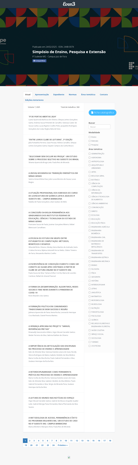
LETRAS (94, 288)
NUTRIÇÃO (95, 308)
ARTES (93, 172)
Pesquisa (94, 145)
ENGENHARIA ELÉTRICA (100, 257)
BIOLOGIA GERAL (97, 176)
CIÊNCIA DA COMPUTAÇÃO (97, 185)
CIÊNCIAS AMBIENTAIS (99, 203)
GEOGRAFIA (95, 277)
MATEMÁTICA (96, 296)
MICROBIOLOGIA (97, 300)
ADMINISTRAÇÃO (97, 154)
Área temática (88, 94)
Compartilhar (40, 61)
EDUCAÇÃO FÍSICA (98, 223)
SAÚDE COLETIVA (97, 330)
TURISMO (94, 342)
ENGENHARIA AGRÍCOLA (100, 227)
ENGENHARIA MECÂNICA (100, 261)
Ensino (93, 137)
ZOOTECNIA (96, 346)
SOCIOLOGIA (96, 338)
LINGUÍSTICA (96, 292)
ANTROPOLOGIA (97, 161)
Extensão (94, 141)
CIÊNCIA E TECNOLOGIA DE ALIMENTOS (100, 198)
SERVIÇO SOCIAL (97, 334)
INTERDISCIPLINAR (98, 285)
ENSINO (94, 265)
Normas (73, 94)
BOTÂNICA (95, 180)
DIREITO (94, 211)
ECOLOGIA (95, 215)
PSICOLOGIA (96, 316)
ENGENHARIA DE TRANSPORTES (97, 252)
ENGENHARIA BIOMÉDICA (96, 232)
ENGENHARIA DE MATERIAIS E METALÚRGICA (97, 244)
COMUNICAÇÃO (97, 207)
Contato (104, 94)
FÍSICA (93, 273)
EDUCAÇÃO (95, 219)
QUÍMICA (94, 320)
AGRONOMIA (96, 157)
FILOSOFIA (95, 269)
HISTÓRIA (95, 281)
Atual (27, 94)
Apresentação (42, 94)
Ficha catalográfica (103, 112)
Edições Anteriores (34, 100)
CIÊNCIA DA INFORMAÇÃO (96, 191)
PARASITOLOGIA (97, 312)
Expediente (58, 94)
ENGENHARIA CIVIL (98, 237)
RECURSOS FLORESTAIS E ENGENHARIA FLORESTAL (100, 325)
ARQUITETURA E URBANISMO (97, 166)
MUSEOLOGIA (96, 304)
